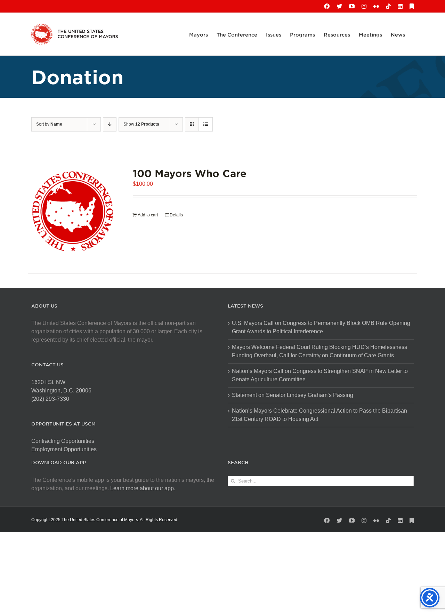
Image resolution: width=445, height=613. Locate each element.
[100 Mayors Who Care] (73, 211)
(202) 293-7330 (50, 399)
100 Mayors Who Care (189, 173)
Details (176, 215)
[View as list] (205, 124)
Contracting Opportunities (62, 441)
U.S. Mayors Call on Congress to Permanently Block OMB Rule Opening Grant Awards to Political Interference (321, 327)
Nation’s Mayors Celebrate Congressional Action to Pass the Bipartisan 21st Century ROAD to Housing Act (319, 415)
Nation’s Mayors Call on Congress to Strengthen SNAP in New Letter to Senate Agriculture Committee (320, 375)
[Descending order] (109, 124)
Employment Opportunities (64, 449)
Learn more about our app (142, 488)
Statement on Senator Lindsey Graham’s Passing (292, 395)
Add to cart (148, 215)
